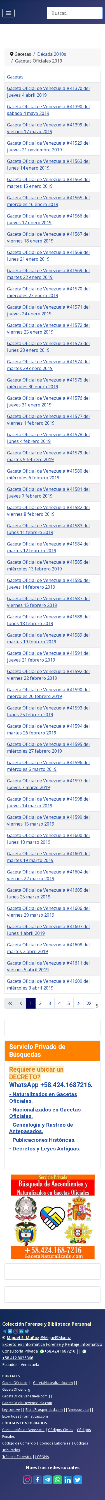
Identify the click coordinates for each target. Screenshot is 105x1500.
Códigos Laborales (55, 1443)
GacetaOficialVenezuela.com (25, 1396)
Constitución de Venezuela (23, 1429)
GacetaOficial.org (16, 1389)
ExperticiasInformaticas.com (25, 1416)
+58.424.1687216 (59, 1351)
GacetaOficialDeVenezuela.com (27, 1402)
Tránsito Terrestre (17, 1456)
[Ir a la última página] (89, 1003)
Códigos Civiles (60, 1429)
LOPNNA (42, 1456)
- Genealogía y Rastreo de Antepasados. (41, 1128)
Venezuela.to (78, 1409)
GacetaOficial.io (14, 1382)
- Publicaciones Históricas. (42, 1140)
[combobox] (75, 13)
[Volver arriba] (95, 1490)
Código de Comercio (19, 1443)
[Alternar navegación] (8, 13)
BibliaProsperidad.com (44, 1409)
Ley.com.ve (11, 1409)
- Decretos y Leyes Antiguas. (44, 1148)
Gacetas (15, 77)
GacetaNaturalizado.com (53, 1382)
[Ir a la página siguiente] (78, 1003)
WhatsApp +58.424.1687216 (50, 1085)
